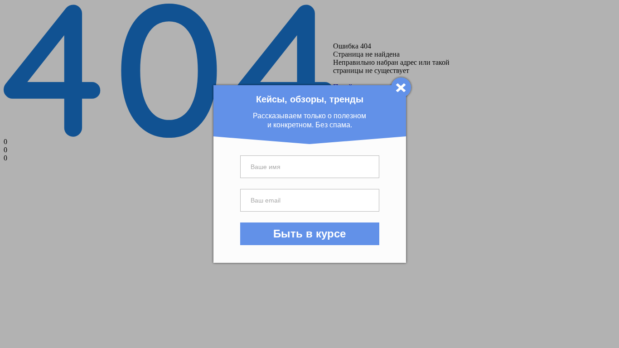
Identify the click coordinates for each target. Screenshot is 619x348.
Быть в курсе (309, 233)
